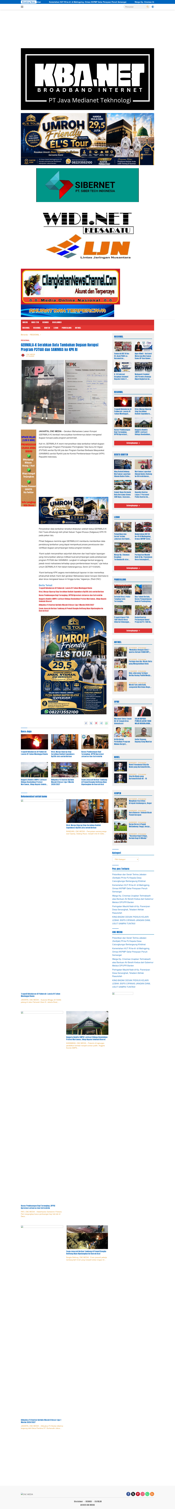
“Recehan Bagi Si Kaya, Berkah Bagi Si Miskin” (138, 837)
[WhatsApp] (147, 1494)
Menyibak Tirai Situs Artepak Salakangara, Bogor (140, 802)
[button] (147, 7)
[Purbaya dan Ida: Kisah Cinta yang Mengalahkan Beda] (120, 663)
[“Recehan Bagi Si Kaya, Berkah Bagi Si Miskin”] (120, 838)
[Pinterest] (138, 1494)
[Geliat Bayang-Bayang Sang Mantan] (143, 732)
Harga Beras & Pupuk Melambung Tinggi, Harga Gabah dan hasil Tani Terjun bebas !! (140, 825)
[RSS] (152, 1494)
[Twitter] (133, 1494)
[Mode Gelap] (153, 7)
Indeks (25, 322)
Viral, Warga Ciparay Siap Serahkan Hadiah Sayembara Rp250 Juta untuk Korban (71, 592)
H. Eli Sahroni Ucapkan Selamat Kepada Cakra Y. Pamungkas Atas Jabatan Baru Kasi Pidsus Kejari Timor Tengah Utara (122, 376)
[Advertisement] (87, 30)
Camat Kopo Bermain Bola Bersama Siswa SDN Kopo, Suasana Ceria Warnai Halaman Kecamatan (122, 494)
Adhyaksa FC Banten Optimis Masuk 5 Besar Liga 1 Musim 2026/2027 (66, 605)
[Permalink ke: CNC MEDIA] (23, 354)
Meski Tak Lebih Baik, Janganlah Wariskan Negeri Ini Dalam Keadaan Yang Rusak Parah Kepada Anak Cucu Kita (140, 686)
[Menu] (22, 7)
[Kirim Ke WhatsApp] (106, 723)
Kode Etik (35, 322)
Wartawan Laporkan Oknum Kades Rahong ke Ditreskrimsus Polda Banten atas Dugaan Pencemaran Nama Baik (143, 474)
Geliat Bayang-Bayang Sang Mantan (143, 740)
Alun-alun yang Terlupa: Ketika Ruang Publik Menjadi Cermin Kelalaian (140, 674)
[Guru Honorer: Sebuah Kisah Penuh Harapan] (120, 814)
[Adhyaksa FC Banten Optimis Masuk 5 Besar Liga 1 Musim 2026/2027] (64, 769)
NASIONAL (26, 328)
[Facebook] (128, 1494)
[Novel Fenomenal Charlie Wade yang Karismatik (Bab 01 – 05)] (120, 766)
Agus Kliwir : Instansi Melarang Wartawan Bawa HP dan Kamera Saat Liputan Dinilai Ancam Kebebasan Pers (143, 356)
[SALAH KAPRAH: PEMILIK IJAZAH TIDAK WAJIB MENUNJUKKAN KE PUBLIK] (143, 711)
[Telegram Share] (101, 723)
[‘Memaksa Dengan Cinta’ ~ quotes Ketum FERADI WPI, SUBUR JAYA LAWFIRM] (120, 651)
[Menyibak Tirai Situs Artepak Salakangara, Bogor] (120, 803)
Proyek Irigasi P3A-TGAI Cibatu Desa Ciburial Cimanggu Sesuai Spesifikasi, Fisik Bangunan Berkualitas (122, 619)
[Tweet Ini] (91, 723)
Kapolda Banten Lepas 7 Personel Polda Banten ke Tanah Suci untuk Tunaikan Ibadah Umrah (142, 494)
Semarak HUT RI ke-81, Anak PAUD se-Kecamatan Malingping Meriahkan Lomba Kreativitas (122, 356)
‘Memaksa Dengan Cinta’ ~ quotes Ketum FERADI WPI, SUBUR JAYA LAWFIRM (139, 651)
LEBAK (56, 328)
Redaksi (45, 322)
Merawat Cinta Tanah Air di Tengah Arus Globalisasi (123, 721)
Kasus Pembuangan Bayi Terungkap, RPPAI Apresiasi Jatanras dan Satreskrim (70, 595)
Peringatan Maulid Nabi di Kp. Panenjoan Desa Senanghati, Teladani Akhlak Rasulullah (143, 557)
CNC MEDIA (30, 354)
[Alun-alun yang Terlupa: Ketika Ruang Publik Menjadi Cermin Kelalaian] (120, 675)
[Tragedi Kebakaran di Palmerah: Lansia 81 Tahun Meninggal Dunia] (34, 741)
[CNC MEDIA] (70, 286)
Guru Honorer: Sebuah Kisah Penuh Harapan (140, 813)
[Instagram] (143, 1494)
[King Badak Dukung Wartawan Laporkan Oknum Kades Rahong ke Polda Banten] (123, 464)
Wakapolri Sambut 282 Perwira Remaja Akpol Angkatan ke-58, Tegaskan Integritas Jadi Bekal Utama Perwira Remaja (143, 376)
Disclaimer (56, 322)
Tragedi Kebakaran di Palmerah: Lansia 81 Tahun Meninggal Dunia (65, 588)
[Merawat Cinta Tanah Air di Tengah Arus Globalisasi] (123, 711)
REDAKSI (89, 1501)
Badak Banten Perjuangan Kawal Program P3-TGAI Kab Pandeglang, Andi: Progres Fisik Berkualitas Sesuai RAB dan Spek (143, 619)
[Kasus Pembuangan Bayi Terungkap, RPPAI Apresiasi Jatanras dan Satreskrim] (95, 741)
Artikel (78, 328)
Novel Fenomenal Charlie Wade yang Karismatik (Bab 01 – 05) (140, 766)
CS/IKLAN (98, 1501)
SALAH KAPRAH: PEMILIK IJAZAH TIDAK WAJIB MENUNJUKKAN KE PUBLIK (143, 721)
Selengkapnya (132, 443)
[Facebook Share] (86, 723)
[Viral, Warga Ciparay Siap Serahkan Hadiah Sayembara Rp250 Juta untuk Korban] (64, 741)
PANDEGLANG (66, 328)
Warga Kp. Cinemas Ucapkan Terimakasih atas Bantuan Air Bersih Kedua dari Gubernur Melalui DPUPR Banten (98, 2)
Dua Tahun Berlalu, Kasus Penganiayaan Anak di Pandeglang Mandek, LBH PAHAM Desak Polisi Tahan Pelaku (143, 599)
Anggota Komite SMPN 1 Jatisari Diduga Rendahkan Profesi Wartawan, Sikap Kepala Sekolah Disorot (72, 600)
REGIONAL (37, 328)
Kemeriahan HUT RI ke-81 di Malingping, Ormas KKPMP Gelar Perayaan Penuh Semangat (143, 536)
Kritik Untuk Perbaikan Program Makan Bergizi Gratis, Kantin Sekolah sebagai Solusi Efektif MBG (122, 741)
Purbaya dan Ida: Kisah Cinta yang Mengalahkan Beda (140, 662)
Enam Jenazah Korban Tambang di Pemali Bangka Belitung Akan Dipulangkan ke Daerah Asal (71, 609)
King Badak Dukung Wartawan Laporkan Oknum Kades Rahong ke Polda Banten (122, 474)
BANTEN (47, 328)
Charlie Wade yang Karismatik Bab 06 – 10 (138, 777)
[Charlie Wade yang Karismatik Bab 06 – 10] (120, 778)
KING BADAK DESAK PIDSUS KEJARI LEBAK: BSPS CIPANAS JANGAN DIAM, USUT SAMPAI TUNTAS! (131, 920)
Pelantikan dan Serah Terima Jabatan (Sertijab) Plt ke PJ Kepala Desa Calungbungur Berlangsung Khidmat (123, 536)
